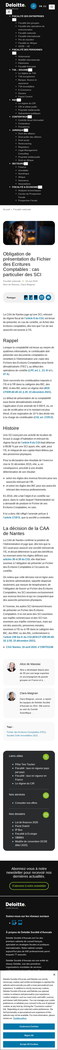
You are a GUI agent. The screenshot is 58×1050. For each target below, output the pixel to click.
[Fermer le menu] (9, 11)
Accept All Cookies (29, 1044)
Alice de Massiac (11, 284)
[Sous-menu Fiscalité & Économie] (40, 187)
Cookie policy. (20, 1018)
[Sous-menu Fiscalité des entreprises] (14, 19)
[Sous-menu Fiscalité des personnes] (14, 53)
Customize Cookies (29, 1026)
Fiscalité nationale (22, 209)
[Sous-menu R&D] (19, 100)
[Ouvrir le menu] (52, 7)
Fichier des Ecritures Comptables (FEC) (26, 732)
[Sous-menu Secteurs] (26, 163)
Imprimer (48, 297)
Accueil (6, 209)
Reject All (29, 1035)
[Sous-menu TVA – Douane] (30, 70)
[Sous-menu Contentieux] (30, 116)
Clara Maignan (28, 284)
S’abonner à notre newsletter (29, 885)
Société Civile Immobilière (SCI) (22, 735)
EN (44, 6)
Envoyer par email (41, 297)
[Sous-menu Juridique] (26, 130)
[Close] (54, 974)
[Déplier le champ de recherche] (33, 6)
